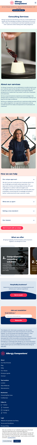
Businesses (4, 392)
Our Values (4, 370)
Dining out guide (5, 373)
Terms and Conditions (7, 423)
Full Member (4, 398)
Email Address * (10, 313)
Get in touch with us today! (12, 228)
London (3, 383)
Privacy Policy (5, 426)
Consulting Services (7, 395)
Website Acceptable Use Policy (10, 420)
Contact (3, 376)
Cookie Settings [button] (7, 441)
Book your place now (18, 10)
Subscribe (18, 320)
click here (19, 343)
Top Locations (5, 380)
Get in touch (18, 295)
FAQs (2, 368)
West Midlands (5, 385)
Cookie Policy (12, 437)
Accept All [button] (17, 441)
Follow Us (3, 402)
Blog (2, 365)
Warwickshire (5, 388)
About (2, 360)
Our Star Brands (6, 362)
